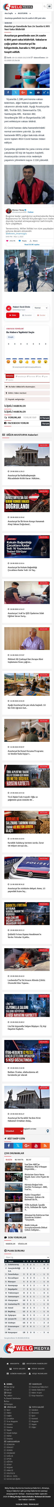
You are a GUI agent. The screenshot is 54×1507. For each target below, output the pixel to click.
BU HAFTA (19, 1160)
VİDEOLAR (22, 1244)
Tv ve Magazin (12, 1421)
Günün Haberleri (38, 1390)
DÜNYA (9, 1450)
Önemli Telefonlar (13, 1398)
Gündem (34, 1410)
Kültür (9, 1436)
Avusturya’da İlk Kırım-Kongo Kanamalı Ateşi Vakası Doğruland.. (26, 523)
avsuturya (21, 376)
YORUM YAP (29, 417)
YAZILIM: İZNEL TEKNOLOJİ (27, 1504)
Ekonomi (35, 1413)
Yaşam (9, 1430)
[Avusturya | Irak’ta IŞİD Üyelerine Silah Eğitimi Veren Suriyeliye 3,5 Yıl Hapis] (27, 592)
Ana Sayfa (9, 13)
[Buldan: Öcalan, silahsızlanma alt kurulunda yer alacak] (27, 1051)
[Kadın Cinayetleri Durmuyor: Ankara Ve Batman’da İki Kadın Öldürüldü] (14, 1197)
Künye (8, 1393)
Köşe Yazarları (37, 1395)
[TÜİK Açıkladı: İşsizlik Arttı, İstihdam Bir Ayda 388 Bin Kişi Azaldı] (14, 1207)
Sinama (9, 1439)
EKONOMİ (10, 1453)
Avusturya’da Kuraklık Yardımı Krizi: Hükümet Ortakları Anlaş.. (24, 1119)
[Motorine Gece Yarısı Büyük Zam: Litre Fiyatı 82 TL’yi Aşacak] (14, 1177)
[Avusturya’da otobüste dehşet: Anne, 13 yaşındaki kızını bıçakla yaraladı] (27, 868)
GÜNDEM (10, 1444)
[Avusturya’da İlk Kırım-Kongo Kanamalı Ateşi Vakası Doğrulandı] (27, 500)
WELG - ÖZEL (12, 1476)
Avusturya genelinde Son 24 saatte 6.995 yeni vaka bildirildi (25, 19)
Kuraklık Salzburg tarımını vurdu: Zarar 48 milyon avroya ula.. (26, 844)
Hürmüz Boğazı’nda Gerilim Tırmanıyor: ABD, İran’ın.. (36, 1187)
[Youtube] (36, 1146)
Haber (8, 1413)
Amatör (9, 1424)
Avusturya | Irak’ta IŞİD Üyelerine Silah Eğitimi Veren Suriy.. (26, 615)
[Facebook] (8, 1146)
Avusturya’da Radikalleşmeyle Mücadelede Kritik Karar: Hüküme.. (24, 477)
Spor (8, 1410)
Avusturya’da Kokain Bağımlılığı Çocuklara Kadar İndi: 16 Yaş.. (22, 569)
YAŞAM (9, 1467)
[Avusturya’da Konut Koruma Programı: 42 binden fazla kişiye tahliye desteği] (27, 730)
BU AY (28, 1160)
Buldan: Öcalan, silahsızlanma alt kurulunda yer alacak (23, 1073)
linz (39, 376)
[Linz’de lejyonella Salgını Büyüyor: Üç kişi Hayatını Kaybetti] (27, 1005)
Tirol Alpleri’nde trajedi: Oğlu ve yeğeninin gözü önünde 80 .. (23, 798)
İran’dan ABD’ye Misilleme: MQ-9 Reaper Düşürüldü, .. (36, 1166)
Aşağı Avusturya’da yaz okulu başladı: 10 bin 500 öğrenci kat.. (27, 706)
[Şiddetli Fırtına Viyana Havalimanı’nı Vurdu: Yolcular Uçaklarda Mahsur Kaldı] (27, 913)
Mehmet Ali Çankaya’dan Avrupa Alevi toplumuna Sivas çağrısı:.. (25, 660)
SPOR (8, 1459)
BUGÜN (9, 1160)
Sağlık (9, 1416)
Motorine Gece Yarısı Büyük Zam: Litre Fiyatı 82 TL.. (37, 1177)
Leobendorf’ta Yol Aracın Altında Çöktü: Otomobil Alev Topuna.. (26, 981)
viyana (10, 380)
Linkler (9, 1395)
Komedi (34, 1418)
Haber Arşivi (36, 1393)
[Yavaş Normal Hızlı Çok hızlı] (40, 308)
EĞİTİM (9, 1462)
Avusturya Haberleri (39, 1387)
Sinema (9, 1427)
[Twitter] (18, 1146)
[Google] (27, 1146)
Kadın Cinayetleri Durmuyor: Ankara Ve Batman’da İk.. (34, 1197)
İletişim (9, 1404)
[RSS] (45, 1146)
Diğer (33, 1427)
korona (32, 376)
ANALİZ (9, 1470)
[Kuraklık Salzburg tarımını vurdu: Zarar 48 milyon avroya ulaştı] (27, 822)
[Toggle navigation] (49, 6)
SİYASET (9, 1447)
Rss (7, 1401)
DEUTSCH (10, 1473)
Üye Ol (8, 1390)
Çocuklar (10, 1418)
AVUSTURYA (22, 13)
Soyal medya (11, 1433)
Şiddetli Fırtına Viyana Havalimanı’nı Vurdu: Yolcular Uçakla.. (24, 936)
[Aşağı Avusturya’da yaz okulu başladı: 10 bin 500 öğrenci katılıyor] (27, 684)
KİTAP (9, 1464)
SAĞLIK (9, 1456)
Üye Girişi (10, 1387)
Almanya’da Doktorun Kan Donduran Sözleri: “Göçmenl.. (37, 1217)
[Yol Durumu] (48, 1131)
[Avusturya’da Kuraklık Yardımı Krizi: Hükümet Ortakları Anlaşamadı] (27, 1097)
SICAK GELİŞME (13, 1479)
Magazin (34, 1421)
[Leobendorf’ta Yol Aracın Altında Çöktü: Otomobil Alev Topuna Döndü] (27, 959)
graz (46, 376)
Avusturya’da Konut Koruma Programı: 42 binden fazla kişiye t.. (26, 752)
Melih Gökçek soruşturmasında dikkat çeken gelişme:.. (36, 1227)
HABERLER (10, 1244)
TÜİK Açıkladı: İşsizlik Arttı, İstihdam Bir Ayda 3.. (36, 1207)
